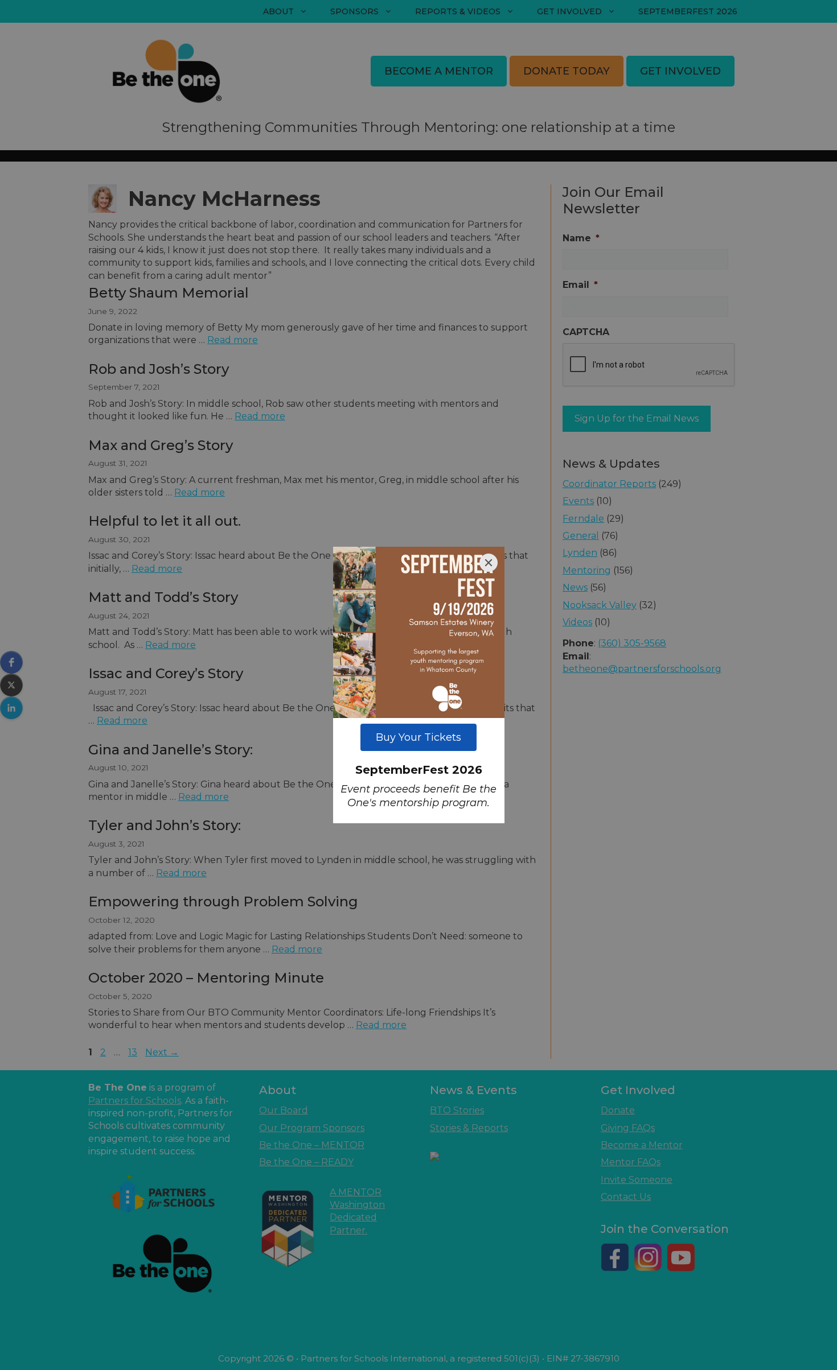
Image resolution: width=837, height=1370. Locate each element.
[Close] (488, 563)
